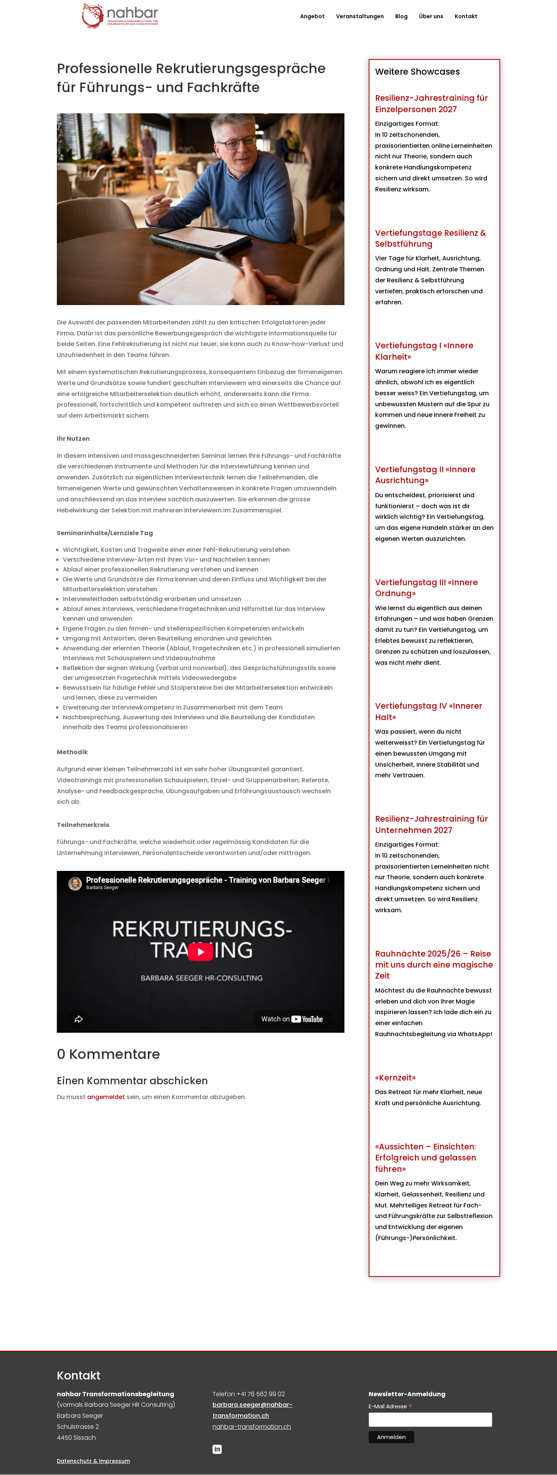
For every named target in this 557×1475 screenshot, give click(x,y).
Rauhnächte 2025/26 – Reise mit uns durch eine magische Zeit (434, 965)
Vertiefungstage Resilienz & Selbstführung (430, 238)
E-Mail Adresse (390, 1406)
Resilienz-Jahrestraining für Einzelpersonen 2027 (431, 103)
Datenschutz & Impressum (93, 1461)
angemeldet (106, 1097)
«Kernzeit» (395, 1077)
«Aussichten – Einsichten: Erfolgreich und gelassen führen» (425, 1157)
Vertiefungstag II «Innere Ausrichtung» (425, 475)
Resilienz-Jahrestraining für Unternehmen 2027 (431, 824)
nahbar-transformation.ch (252, 1426)
